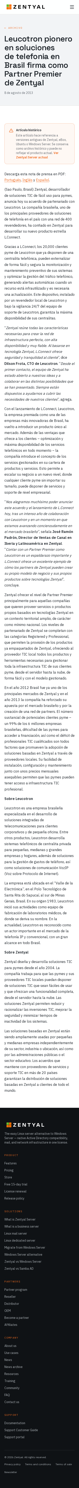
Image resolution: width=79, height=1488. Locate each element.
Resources (11, 1374)
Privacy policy (12, 1464)
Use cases (11, 1353)
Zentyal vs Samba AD (19, 1269)
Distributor (11, 1304)
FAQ (7, 1395)
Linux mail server (15, 1233)
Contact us (11, 1402)
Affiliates (10, 1325)
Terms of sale (64, 1464)
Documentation (14, 1423)
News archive (13, 1367)
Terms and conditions (38, 1464)
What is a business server (21, 1226)
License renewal (15, 1191)
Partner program (15, 1290)
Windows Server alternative (23, 1255)
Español (42, 180)
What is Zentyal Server (20, 1219)
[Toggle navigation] (72, 7)
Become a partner (16, 1318)
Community (12, 1388)
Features (10, 1163)
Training (9, 1381)
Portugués (12, 180)
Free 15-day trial (15, 1184)
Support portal (14, 1437)
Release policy (14, 1198)
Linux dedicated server (19, 1240)
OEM (7, 1311)
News (8, 1360)
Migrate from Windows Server (24, 1248)
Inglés (27, 180)
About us (10, 1346)
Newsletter (10, 1472)
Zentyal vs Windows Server (22, 1262)
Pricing (9, 1170)
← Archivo (13, 27)
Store (8, 1177)
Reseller (10, 1297)
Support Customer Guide (21, 1430)
